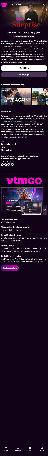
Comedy (4, 144)
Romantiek (12, 144)
